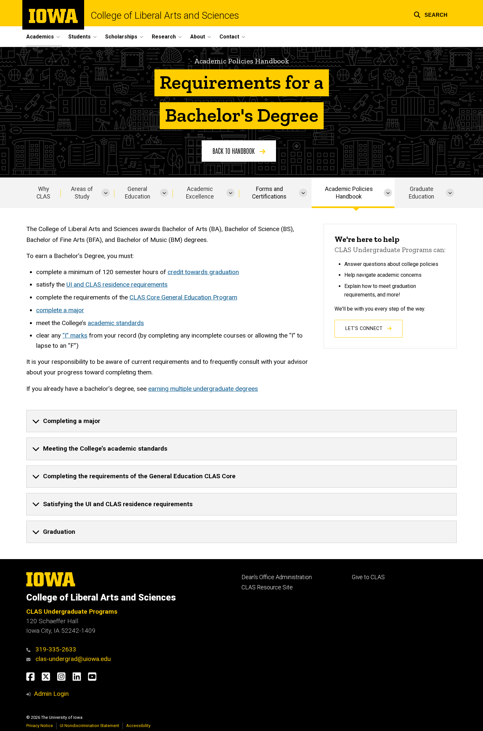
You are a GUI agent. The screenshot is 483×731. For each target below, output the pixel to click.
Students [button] (79, 37)
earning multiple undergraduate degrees (203, 388)
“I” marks (74, 335)
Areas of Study (82, 193)
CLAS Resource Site (267, 587)
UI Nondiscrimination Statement (89, 725)
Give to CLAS (368, 577)
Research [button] (164, 37)
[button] (430, 14)
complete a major (60, 310)
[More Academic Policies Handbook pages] (388, 192)
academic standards (116, 323)
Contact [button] (229, 37)
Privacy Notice (39, 725)
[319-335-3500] (30, 649)
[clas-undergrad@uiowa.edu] (30, 659)
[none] (241, 421)
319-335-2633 (55, 649)
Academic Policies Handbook (349, 193)
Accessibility (138, 725)
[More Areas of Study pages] (105, 192)
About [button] (197, 37)
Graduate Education (421, 193)
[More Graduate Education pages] (450, 192)
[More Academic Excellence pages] (230, 192)
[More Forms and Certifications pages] (303, 192)
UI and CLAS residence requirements (117, 284)
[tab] (241, 421)
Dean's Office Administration (277, 577)
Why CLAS (43, 193)
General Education (137, 193)
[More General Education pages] (164, 192)
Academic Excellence (200, 193)
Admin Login (51, 693)
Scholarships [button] (121, 37)
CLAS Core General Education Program (183, 297)
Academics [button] (40, 37)
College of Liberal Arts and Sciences (165, 15)
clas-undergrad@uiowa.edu (73, 659)
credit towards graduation (203, 272)
